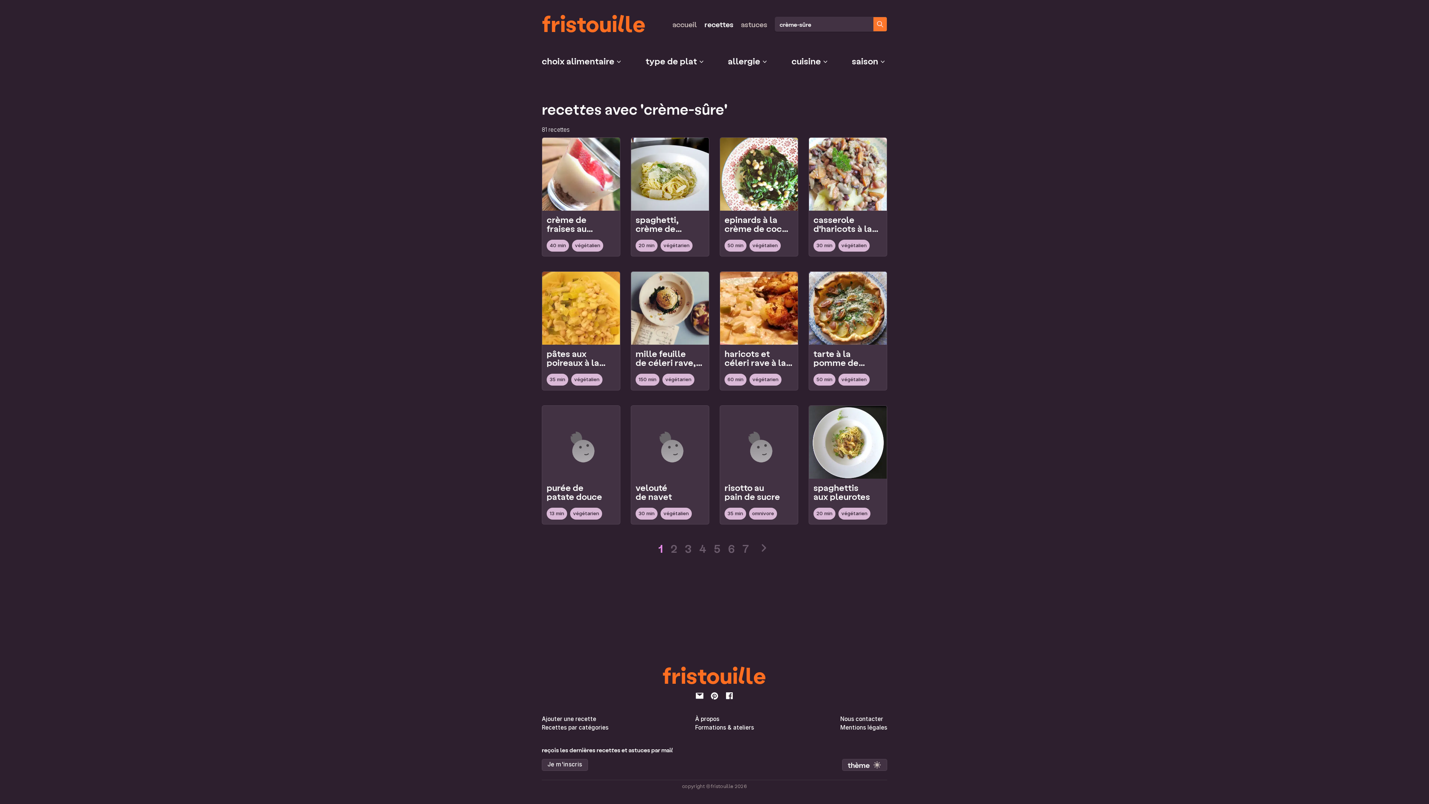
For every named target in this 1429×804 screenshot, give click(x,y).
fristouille (594, 22)
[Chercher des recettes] (880, 24)
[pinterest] (714, 695)
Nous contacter (861, 718)
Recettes (718, 24)
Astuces (754, 24)
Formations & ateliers (724, 727)
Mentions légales (863, 727)
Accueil (684, 24)
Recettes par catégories (575, 727)
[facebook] (729, 695)
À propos (707, 718)
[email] (699, 695)
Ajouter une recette (569, 718)
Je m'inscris (564, 764)
